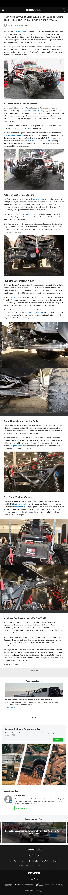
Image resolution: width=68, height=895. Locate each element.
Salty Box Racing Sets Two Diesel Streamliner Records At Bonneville (29, 699)
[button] (34, 78)
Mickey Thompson (36, 313)
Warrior (51, 507)
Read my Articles (21, 808)
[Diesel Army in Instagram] (29, 855)
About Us (13, 861)
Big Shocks (15, 297)
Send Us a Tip (33, 861)
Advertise (55, 861)
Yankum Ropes (21, 507)
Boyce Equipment (39, 199)
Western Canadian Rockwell (39, 141)
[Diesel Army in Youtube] (38, 855)
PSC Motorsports (28, 214)
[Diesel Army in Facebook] (34, 855)
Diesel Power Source (35, 111)
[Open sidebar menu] (3, 10)
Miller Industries (18, 504)
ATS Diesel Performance (13, 135)
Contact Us (22, 861)
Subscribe (58, 739)
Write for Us (45, 861)
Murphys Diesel (16, 446)
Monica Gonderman (10, 707)
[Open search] (64, 10)
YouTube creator (20, 32)
